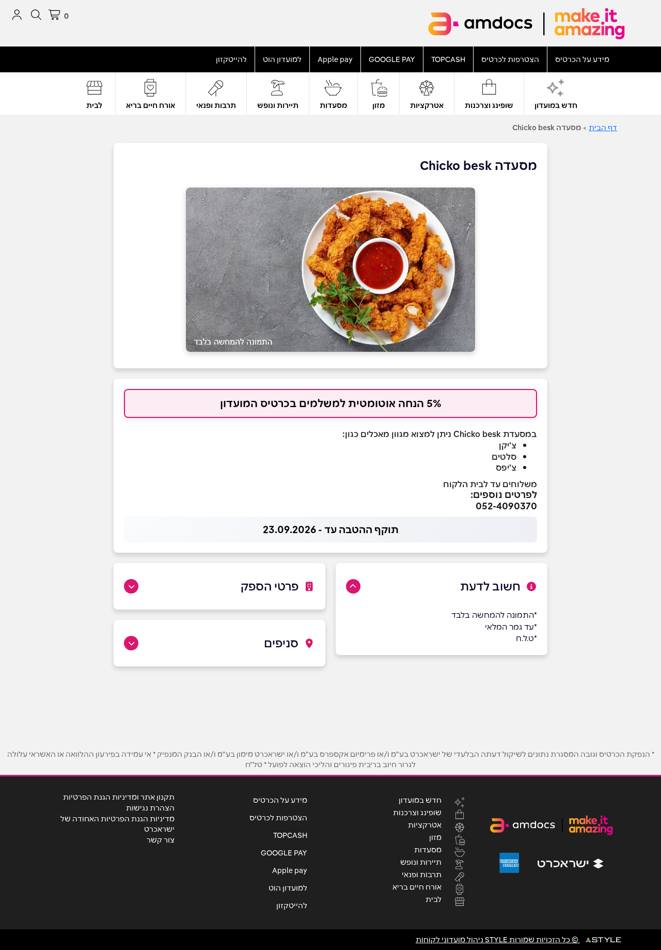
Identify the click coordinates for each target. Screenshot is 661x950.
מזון (378, 105)
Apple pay (335, 59)
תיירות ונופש (277, 105)
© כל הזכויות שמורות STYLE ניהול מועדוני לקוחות (498, 939)
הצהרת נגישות (150, 808)
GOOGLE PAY (392, 59)
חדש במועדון (555, 105)
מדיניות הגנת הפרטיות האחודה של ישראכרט (117, 824)
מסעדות (333, 105)
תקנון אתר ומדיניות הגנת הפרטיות (119, 797)
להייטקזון (231, 59)
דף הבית (603, 127)
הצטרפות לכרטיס (510, 59)
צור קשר (161, 840)
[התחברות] (16, 14)
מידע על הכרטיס (582, 59)
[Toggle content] (353, 586)
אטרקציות (427, 105)
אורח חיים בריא (150, 105)
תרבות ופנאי (216, 105)
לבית (94, 105)
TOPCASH (448, 59)
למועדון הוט (282, 59)
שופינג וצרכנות (489, 105)
